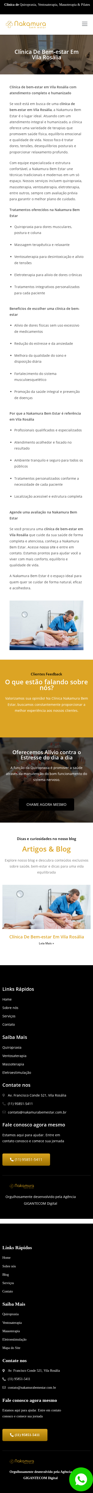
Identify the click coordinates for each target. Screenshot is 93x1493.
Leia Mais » (46, 943)
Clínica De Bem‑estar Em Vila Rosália (46, 937)
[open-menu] (84, 24)
